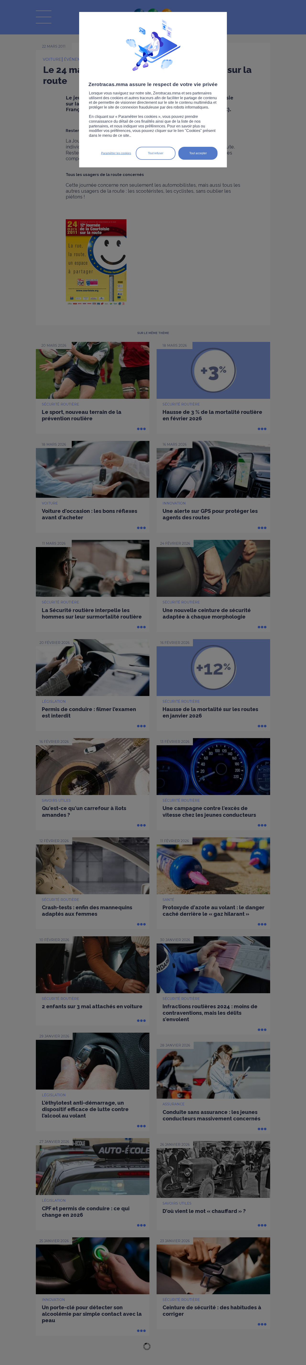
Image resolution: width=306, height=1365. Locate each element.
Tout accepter (198, 153)
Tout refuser (155, 153)
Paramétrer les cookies (116, 153)
